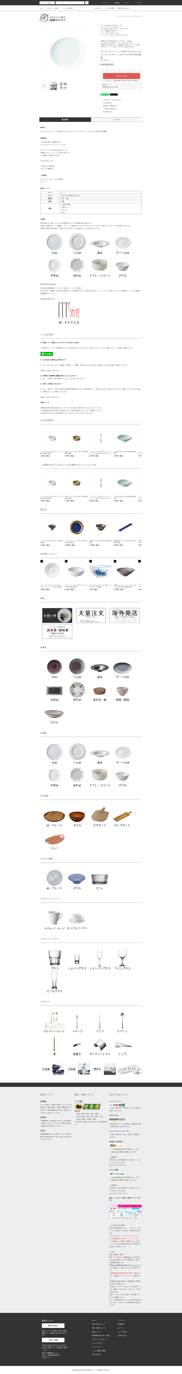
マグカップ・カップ (49, 899)
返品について (106, 84)
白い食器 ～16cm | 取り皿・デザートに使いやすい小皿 (115, 28)
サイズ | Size (108, 27)
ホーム (42, 8)
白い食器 (115, 27)
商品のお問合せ (53, 1325)
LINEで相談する (107, 103)
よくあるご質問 (109, 8)
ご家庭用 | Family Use (110, 31)
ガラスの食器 (46, 859)
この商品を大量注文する (110, 109)
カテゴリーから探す (53, 8)
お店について (98, 8)
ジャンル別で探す (68, 8)
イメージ (117, 119)
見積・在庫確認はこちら (50, 1353)
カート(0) (138, 3)
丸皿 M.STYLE (124, 35)
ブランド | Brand (109, 33)
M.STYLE (117, 33)
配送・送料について (98, 1328)
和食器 (43, 647)
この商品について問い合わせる (112, 100)
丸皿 (121, 25)
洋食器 (43, 733)
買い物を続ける (107, 111)
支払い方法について (98, 1324)
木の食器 (44, 796)
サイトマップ (96, 1347)
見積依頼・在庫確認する (110, 106)
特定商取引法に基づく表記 (110, 87)
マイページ (106, 3)
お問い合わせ (122, 1335)
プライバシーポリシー (99, 1339)
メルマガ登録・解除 (98, 1351)
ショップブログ (97, 1343)
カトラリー (45, 1002)
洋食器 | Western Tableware (112, 25)
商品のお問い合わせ (123, 8)
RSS (93, 1354)
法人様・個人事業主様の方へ (51, 1355)
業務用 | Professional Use (111, 30)
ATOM (98, 1354)
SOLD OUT (121, 76)
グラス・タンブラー (49, 939)
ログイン (127, 3)
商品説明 (65, 119)
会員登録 (117, 3)
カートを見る (122, 1332)
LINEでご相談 (53, 1340)
